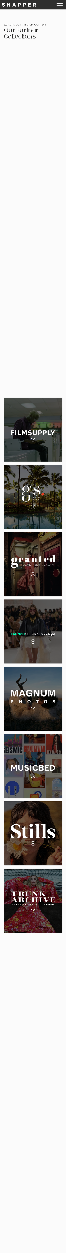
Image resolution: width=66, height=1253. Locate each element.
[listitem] (33, 430)
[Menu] (59, 5)
